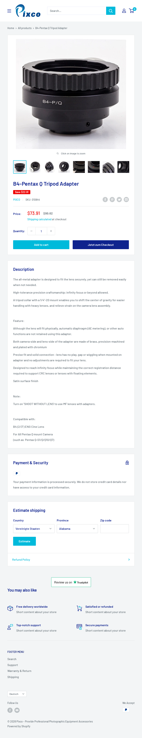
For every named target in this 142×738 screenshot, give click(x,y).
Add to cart (41, 244)
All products (25, 28)
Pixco (16, 199)
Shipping (13, 677)
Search (11, 659)
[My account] (124, 11)
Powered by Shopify (18, 726)
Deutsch (13, 693)
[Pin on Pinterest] (112, 199)
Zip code (105, 520)
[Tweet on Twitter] (119, 199)
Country (18, 520)
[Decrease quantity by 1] (31, 231)
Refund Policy (21, 559)
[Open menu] (9, 10)
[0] (131, 11)
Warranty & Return (19, 670)
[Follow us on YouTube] (17, 710)
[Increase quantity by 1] (51, 231)
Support (12, 665)
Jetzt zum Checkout (101, 244)
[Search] (110, 11)
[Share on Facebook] (105, 199)
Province (63, 520)
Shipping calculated (39, 219)
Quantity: (19, 231)
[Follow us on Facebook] (10, 710)
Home (10, 28)
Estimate (24, 541)
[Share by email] (126, 199)
